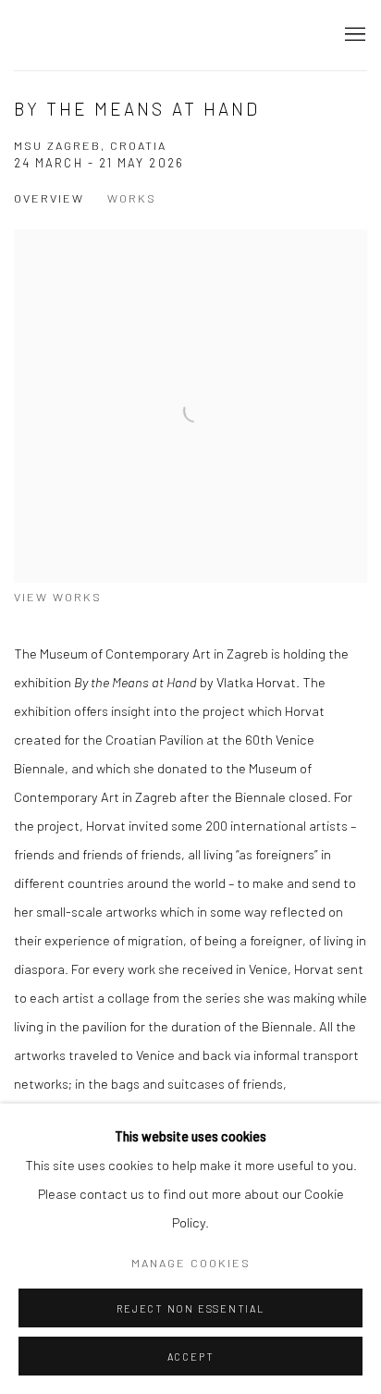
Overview (49, 198)
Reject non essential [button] (190, 1308)
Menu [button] (353, 35)
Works (131, 198)
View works (58, 596)
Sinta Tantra (88, 34)
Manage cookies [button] (191, 1262)
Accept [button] (191, 1357)
